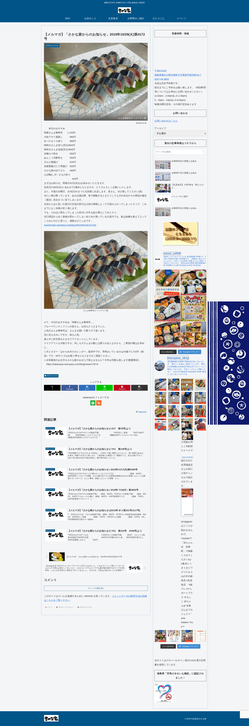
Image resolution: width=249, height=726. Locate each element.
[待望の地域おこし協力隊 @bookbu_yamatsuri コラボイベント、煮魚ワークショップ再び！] (160, 425)
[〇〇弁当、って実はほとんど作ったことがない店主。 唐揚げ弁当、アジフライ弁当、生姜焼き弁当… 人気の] (200, 385)
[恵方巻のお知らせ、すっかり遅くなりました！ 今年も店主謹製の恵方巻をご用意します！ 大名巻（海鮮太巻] (174, 636)
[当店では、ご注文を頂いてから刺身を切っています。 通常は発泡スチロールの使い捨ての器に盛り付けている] (160, 636)
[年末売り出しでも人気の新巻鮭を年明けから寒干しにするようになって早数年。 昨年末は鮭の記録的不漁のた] (200, 411)
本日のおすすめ (52, 376)
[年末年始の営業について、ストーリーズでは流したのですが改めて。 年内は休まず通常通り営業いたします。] (200, 636)
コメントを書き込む (96, 588)
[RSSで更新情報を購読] (98, 402)
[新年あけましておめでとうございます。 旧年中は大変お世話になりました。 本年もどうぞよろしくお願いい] (193, 335)
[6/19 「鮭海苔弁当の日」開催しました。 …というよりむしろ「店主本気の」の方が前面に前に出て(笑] (167, 282)
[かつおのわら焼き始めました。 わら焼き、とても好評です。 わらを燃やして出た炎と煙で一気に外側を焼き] (160, 411)
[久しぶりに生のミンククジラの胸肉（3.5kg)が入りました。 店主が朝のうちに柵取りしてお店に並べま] (200, 425)
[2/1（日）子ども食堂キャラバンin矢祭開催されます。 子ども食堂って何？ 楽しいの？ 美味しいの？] (193, 308)
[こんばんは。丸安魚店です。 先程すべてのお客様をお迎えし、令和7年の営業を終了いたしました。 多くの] (187, 636)
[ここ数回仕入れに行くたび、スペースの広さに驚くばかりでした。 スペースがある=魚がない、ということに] (174, 385)
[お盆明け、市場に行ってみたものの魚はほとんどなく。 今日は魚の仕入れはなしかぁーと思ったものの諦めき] (160, 385)
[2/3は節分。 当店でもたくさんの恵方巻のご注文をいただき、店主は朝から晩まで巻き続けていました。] (174, 425)
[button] (139, 388)
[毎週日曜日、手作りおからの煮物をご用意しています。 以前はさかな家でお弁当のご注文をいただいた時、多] (160, 398)
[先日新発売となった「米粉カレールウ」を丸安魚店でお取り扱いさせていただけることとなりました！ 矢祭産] (200, 398)
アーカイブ (160, 128)
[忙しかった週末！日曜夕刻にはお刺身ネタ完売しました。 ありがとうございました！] (187, 385)
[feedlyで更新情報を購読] (92, 402)
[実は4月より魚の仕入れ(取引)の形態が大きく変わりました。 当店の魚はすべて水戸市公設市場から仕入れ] (187, 411)
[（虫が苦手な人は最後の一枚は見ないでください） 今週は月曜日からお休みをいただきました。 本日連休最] (187, 398)
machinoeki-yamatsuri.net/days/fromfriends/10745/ (70, 225)
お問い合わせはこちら (166, 121)
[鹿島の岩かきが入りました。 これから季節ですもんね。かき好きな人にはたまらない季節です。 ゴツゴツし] (174, 411)
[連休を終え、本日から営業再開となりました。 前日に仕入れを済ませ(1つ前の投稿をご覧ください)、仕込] (174, 398)
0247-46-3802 (161, 79)
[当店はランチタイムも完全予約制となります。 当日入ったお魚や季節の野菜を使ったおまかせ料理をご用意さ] (193, 282)
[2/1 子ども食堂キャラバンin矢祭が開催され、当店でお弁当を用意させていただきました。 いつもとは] (167, 308)
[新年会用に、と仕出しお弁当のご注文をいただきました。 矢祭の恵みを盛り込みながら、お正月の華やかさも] (167, 335)
